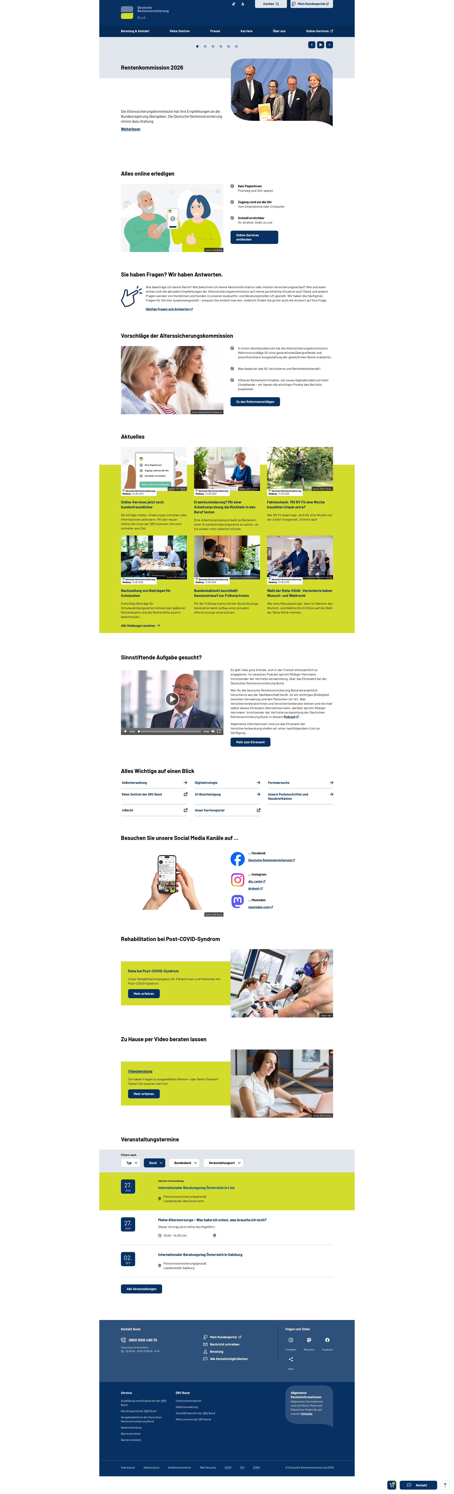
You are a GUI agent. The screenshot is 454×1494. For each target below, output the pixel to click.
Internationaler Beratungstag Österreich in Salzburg (200, 1254)
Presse (215, 31)
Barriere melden (131, 1439)
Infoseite (306, 1413)
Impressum (128, 1467)
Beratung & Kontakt (135, 31)
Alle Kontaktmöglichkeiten (229, 1359)
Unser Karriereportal (209, 810)
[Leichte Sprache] (242, 4)
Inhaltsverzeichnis (179, 1467)
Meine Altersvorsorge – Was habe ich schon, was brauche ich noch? (212, 1220)
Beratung (216, 1351)
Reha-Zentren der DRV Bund (142, 794)
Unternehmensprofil (188, 1400)
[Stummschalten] (213, 731)
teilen (291, 1368)
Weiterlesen (130, 129)
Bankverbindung (131, 1427)
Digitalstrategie (206, 783)
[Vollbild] (218, 731)
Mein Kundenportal (311, 4)
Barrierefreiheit (131, 1433)
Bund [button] (153, 1163)
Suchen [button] (268, 4)
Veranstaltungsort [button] (222, 1163)
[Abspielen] (172, 699)
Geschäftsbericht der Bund (195, 1413)
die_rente (255, 881)
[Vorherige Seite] (311, 44)
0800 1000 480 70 (143, 1340)
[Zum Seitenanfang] (445, 1485)
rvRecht (127, 810)
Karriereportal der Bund (138, 1411)
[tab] (197, 46)
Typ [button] (129, 1163)
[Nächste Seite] (329, 44)
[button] (418, 1485)
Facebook (327, 1349)
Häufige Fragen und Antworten (168, 309)
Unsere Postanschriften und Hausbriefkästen (288, 796)
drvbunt (253, 888)
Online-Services (318, 31)
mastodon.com (259, 907)
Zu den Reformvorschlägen (255, 402)
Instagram (290, 1349)
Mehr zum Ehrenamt (250, 742)
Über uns (279, 31)
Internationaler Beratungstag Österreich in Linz (196, 1187)
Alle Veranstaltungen (141, 1289)
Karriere (247, 31)
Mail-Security (208, 1467)
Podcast (289, 717)
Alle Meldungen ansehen (138, 626)
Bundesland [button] (182, 1163)
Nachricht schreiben (224, 1344)
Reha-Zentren (180, 31)
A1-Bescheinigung (208, 794)
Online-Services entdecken (247, 237)
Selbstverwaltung (134, 783)
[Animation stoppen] (320, 44)
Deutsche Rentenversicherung (270, 860)
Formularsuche (278, 783)
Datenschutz (151, 1467)
